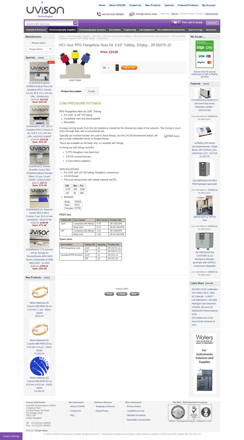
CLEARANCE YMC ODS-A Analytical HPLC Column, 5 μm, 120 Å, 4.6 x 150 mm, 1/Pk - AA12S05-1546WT (39, 131)
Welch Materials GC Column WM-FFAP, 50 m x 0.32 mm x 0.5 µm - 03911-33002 (39, 345)
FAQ (72, 415)
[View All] (209, 283)
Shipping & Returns (105, 406)
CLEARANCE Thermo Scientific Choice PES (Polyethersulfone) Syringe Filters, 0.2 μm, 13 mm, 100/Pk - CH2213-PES (39, 173)
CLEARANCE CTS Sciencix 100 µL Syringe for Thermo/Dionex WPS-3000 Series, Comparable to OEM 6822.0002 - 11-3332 (39, 256)
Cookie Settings (11, 436)
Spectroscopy (195, 30)
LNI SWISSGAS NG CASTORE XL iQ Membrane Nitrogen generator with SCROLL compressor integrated (204, 259)
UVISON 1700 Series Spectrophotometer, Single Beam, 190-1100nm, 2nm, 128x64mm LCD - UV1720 (204, 148)
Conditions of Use (135, 411)
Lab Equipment (146, 30)
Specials (169, 5)
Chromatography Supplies (62, 30)
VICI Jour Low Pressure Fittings (117, 36)
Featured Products (188, 5)
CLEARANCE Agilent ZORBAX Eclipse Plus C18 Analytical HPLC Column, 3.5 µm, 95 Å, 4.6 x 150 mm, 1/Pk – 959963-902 (39, 90)
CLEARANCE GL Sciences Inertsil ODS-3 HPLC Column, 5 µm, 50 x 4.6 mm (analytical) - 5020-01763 (39, 214)
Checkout (211, 22)
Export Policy (102, 411)
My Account (208, 5)
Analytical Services (36, 30)
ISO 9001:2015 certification (205, 289)
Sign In (174, 13)
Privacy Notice (134, 406)
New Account (211, 13)
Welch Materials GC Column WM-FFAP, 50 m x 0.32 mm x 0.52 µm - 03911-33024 (39, 383)
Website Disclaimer (136, 415)
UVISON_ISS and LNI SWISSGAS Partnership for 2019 (205, 311)
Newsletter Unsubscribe (138, 420)
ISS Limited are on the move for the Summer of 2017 (203, 321)
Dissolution (115, 30)
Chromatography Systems (92, 30)
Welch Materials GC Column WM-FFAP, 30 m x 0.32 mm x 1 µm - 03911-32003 (39, 308)
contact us (213, 116)
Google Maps (41, 430)
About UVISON (117, 5)
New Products (153, 5)
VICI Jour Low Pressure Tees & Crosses (151, 36)
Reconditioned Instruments (171, 30)
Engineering (130, 30)
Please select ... (39, 43)
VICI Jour (96, 36)
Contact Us (135, 5)
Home (102, 5)
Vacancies (211, 30)
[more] (40, 58)
